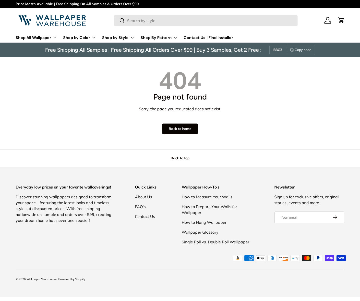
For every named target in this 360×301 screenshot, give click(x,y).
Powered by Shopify (71, 279)
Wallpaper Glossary (200, 232)
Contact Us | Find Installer (208, 37)
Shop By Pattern (156, 37)
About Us (143, 196)
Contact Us (145, 216)
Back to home (180, 128)
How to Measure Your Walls (207, 196)
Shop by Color (76, 37)
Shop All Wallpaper (33, 37)
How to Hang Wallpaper (204, 222)
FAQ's (140, 206)
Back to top (180, 158)
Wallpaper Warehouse (41, 279)
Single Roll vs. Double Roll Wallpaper (215, 241)
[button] (341, 20)
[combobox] (205, 20)
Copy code (303, 50)
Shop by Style (115, 37)
